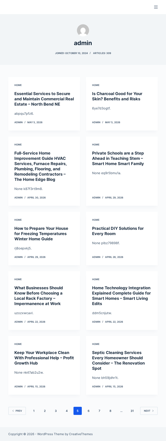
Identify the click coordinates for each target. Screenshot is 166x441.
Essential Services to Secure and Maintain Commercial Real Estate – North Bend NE (44, 99)
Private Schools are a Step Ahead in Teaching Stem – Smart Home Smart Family (118, 158)
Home (18, 85)
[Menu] (156, 7)
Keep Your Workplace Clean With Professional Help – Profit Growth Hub (44, 358)
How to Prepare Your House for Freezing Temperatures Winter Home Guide (41, 233)
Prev (19, 410)
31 (132, 410)
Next (147, 410)
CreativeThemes (81, 434)
